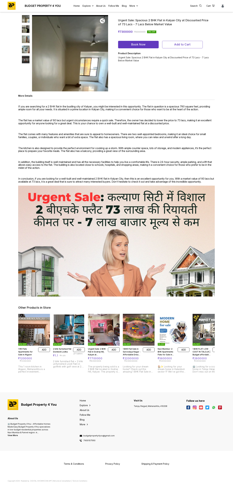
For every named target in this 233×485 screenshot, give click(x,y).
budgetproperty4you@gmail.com (99, 436)
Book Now (138, 44)
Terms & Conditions (79, 481)
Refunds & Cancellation (62, 481)
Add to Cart (182, 44)
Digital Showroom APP (41, 481)
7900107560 (89, 440)
